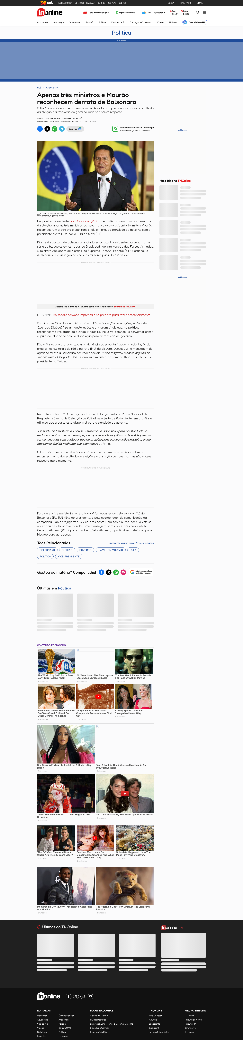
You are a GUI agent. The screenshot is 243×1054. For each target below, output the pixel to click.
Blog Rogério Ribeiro (100, 1031)
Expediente (154, 1023)
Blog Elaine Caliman (99, 1027)
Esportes (41, 1036)
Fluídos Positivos (98, 1019)
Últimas (173, 22)
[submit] (197, 12)
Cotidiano (42, 1031)
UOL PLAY (111, 3)
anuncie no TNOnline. (125, 306)
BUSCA (171, 3)
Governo (85, 549)
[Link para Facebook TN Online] (68, 996)
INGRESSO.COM (65, 3)
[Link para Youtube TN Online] (90, 996)
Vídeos (160, 22)
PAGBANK (90, 3)
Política (102, 22)
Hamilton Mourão (110, 549)
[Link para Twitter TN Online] (76, 996)
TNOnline (189, 1015)
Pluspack (189, 1031)
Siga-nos (73, 129)
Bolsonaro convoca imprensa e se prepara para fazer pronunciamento (101, 315)
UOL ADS (122, 3)
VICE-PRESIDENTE (69, 556)
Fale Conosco (155, 1015)
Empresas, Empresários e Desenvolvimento (111, 1023)
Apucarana (42, 22)
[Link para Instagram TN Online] (83, 996)
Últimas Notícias (66, 1015)
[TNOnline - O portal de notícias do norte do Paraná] (49, 12)
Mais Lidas (42, 1015)
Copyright (154, 1027)
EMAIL (200, 3)
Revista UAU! (117, 22)
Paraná (89, 22)
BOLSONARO (47, 549)
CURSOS (101, 3)
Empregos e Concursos (140, 22)
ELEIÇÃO (67, 549)
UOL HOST (79, 3)
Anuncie (153, 1019)
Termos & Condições (159, 1031)
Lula (133, 549)
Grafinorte (190, 1027)
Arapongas (58, 22)
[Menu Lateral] (204, 12)
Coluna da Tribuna (99, 1015)
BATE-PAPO (185, 3)
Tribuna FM (190, 1023)
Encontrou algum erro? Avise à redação (131, 542)
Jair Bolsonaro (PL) (83, 221)
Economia (63, 1036)
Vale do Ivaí (74, 22)
